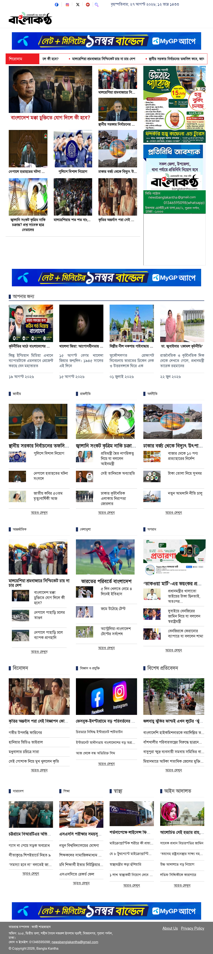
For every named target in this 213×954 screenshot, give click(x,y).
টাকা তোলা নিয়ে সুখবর (185, 473)
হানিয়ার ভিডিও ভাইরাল (26, 742)
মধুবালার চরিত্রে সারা (24, 751)
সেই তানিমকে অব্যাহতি (118, 473)
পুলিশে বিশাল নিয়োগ (72, 171)
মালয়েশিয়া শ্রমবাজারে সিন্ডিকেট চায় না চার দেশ (80, 59)
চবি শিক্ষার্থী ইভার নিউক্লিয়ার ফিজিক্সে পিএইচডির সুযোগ (81, 864)
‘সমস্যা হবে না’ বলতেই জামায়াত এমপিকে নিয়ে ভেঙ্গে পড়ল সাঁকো (31, 864)
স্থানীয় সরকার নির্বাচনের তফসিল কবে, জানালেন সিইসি (161, 59)
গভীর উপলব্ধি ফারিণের (25, 732)
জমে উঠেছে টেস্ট (113, 608)
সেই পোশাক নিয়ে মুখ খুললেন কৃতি (34, 761)
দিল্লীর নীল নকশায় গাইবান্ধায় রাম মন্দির (137, 346)
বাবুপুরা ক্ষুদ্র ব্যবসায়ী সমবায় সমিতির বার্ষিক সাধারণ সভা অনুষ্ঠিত (173, 751)
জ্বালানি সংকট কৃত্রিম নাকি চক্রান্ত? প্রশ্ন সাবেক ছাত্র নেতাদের (28, 224)
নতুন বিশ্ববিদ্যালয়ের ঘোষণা (79, 845)
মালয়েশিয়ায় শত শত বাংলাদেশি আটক (80, 219)
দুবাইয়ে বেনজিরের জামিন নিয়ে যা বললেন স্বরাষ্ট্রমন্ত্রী (184, 616)
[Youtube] (88, 4)
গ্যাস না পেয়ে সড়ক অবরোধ (29, 845)
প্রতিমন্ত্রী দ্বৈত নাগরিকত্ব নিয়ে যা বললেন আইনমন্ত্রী (117, 458)
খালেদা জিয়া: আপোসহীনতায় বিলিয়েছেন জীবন (91, 346)
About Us (170, 928)
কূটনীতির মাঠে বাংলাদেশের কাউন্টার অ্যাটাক (38, 346)
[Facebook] (56, 4)
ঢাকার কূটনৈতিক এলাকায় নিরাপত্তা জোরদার (113, 498)
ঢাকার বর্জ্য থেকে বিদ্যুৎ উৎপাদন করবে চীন (128, 171)
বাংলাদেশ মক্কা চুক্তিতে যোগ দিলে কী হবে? (50, 118)
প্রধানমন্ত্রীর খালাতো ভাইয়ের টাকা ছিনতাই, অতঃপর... (184, 596)
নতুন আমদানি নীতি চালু (185, 493)
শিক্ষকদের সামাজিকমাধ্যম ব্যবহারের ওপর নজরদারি (81, 855)
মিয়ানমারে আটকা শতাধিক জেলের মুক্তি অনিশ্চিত (173, 761)
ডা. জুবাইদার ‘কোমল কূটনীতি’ (182, 346)
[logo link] (30, 19)
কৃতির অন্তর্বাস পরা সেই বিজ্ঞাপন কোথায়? (126, 219)
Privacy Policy (192, 928)
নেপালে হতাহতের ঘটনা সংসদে (30, 171)
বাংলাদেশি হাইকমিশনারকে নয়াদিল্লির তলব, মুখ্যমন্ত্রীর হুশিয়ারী (173, 732)
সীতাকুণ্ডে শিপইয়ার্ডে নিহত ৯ (30, 855)
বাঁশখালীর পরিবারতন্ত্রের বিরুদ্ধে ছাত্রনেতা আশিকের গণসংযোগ (173, 742)
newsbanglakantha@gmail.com (75, 942)
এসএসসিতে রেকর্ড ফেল (76, 874)
